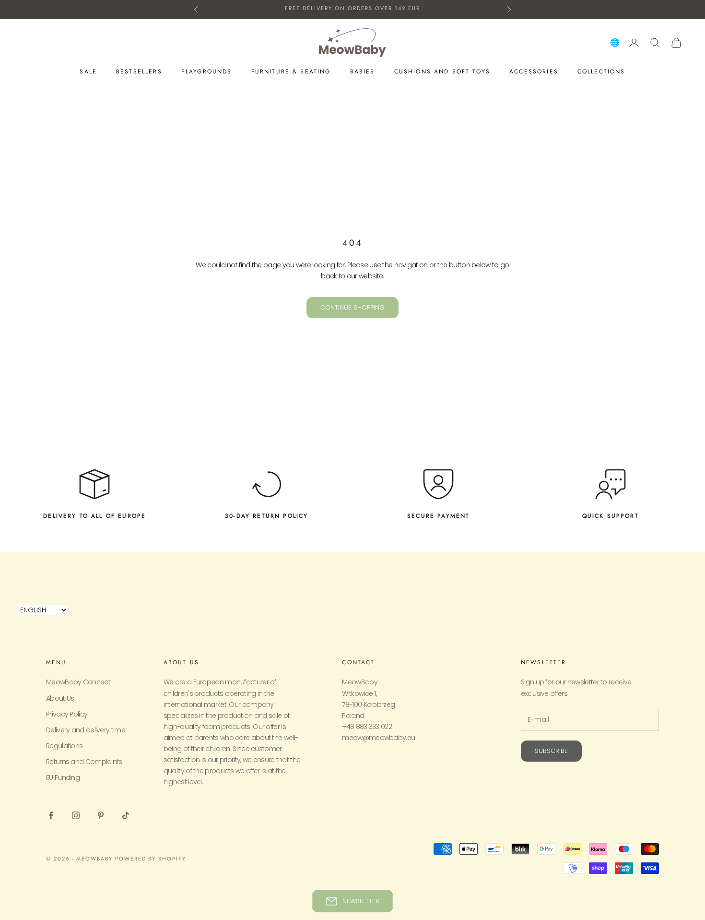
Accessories (533, 71)
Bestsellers (139, 71)
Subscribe (551, 750)
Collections (601, 71)
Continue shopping (352, 307)
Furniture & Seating (291, 71)
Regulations (64, 746)
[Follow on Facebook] (51, 815)
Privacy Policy (66, 714)
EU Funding (63, 777)
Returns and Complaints (84, 761)
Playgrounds (206, 71)
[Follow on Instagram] (76, 815)
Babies (362, 71)
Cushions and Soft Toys (442, 71)
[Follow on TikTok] (125, 815)
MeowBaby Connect (78, 682)
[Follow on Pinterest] (101, 815)
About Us (60, 698)
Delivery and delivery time (85, 730)
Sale (88, 71)
